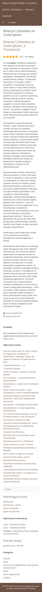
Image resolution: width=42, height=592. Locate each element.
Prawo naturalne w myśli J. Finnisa (18, 444)
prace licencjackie (11, 508)
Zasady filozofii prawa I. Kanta (16, 457)
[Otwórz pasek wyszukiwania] (3, 22)
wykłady (6, 578)
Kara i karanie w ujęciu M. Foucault (18, 454)
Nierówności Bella (18, 524)
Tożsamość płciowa (11, 368)
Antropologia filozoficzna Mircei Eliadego (20, 470)
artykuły (6, 558)
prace (5, 571)
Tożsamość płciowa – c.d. (14, 365)
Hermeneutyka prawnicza (14, 460)
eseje (5, 562)
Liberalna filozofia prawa (14, 432)
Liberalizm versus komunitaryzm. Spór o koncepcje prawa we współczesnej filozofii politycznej (20, 426)
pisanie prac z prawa (12, 505)
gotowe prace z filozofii (13, 546)
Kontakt (32, 588)
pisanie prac (8, 502)
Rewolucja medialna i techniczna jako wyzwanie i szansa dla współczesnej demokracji (19, 398)
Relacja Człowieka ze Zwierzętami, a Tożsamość (19, 45)
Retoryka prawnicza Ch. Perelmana (18, 441)
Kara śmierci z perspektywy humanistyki (20, 405)
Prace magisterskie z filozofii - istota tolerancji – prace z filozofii (20, 9)
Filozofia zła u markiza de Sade (16, 420)
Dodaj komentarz (13, 316)
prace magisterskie (14, 313)
